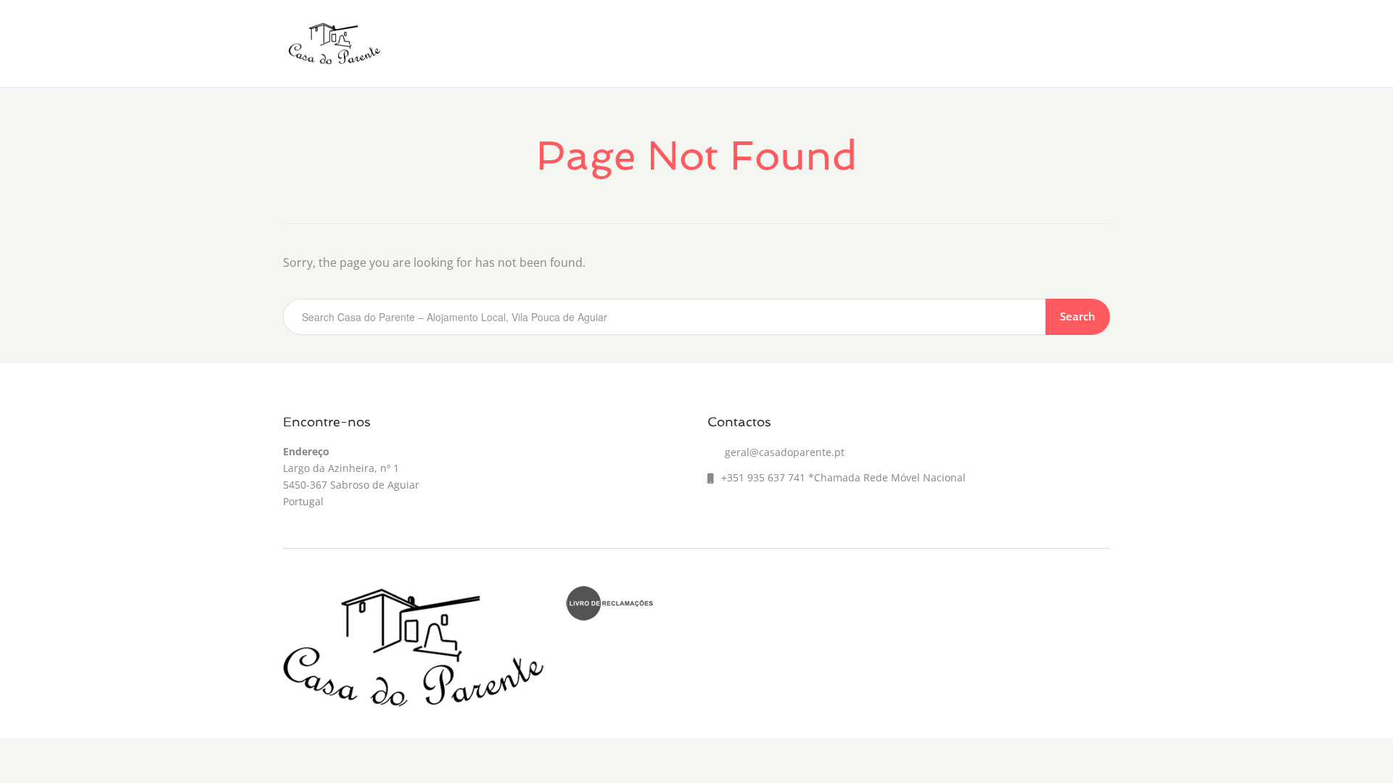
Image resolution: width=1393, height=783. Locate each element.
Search (1078, 316)
